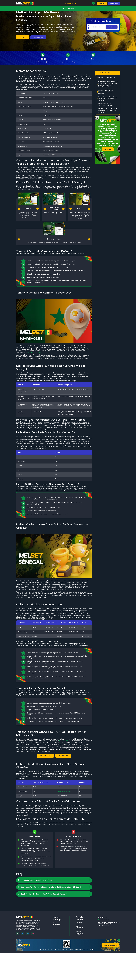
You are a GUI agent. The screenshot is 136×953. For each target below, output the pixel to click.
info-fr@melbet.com (64, 791)
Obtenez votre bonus (110, 945)
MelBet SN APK (64, 741)
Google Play (46, 755)
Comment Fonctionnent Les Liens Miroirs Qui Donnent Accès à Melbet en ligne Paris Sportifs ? (108, 84)
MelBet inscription (34, 352)
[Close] (119, 940)
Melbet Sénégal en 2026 (107, 78)
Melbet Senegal (57, 918)
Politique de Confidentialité (80, 934)
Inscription (101, 3)
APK (63, 8)
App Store (64, 755)
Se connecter (114, 3)
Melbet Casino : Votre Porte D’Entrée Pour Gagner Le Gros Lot (108, 110)
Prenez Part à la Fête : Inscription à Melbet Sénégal (106, 92)
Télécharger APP (71, 3)
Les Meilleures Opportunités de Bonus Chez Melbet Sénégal (108, 98)
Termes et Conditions (79, 930)
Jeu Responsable (79, 926)
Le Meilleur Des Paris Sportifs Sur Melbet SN (106, 104)
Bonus (109, 149)
